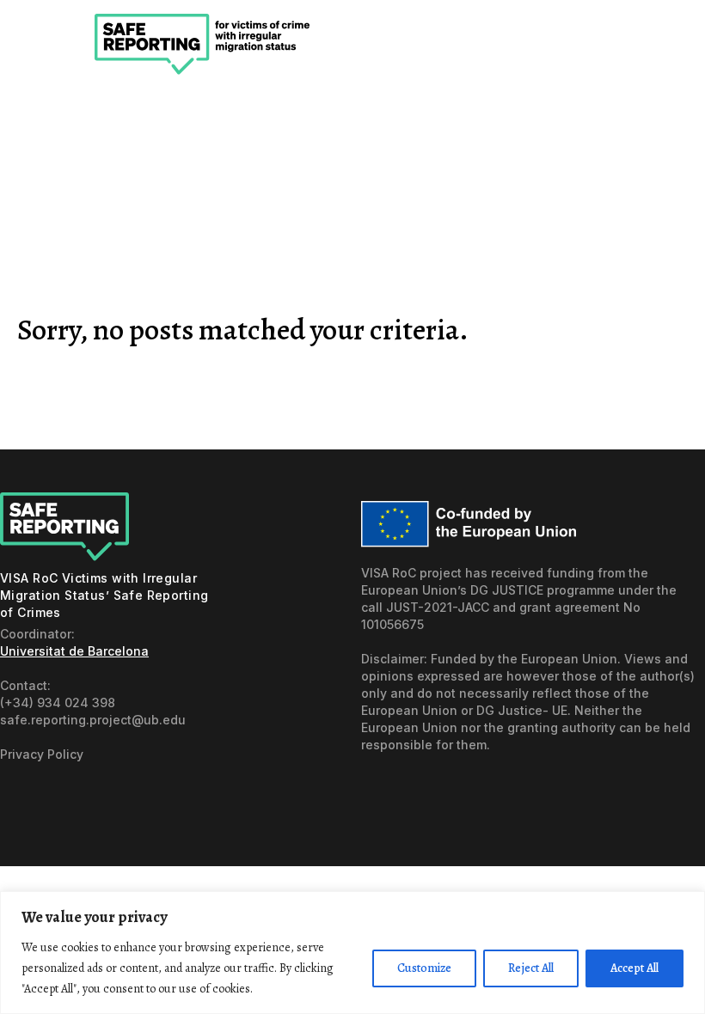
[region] (352, 952)
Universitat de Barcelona (74, 651)
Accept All (634, 968)
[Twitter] (54, 801)
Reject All (531, 968)
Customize (424, 968)
